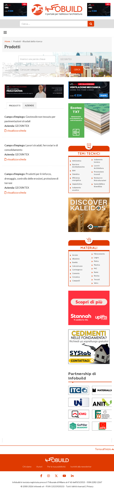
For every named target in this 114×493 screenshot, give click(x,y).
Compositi (76, 281)
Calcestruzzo (77, 266)
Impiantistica (77, 184)
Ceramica (76, 277)
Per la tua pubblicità (56, 466)
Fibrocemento (99, 254)
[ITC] (78, 390)
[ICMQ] (78, 414)
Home (7, 41)
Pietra (96, 261)
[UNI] (78, 402)
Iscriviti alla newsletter (80, 466)
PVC (95, 268)
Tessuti (97, 279)
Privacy (90, 486)
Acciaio (75, 255)
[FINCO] (102, 414)
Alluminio (75, 259)
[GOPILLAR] (78, 425)
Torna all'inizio (103, 449)
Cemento (75, 273)
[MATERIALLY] (102, 390)
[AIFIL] (102, 425)
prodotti (14, 105)
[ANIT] (102, 402)
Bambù (75, 262)
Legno (96, 257)
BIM (73, 170)
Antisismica (76, 161)
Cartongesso (77, 270)
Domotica (75, 174)
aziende (29, 105)
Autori (39, 466)
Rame (96, 272)
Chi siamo (27, 466)
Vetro (96, 283)
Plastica (97, 265)
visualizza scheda (16, 130)
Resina (96, 276)
